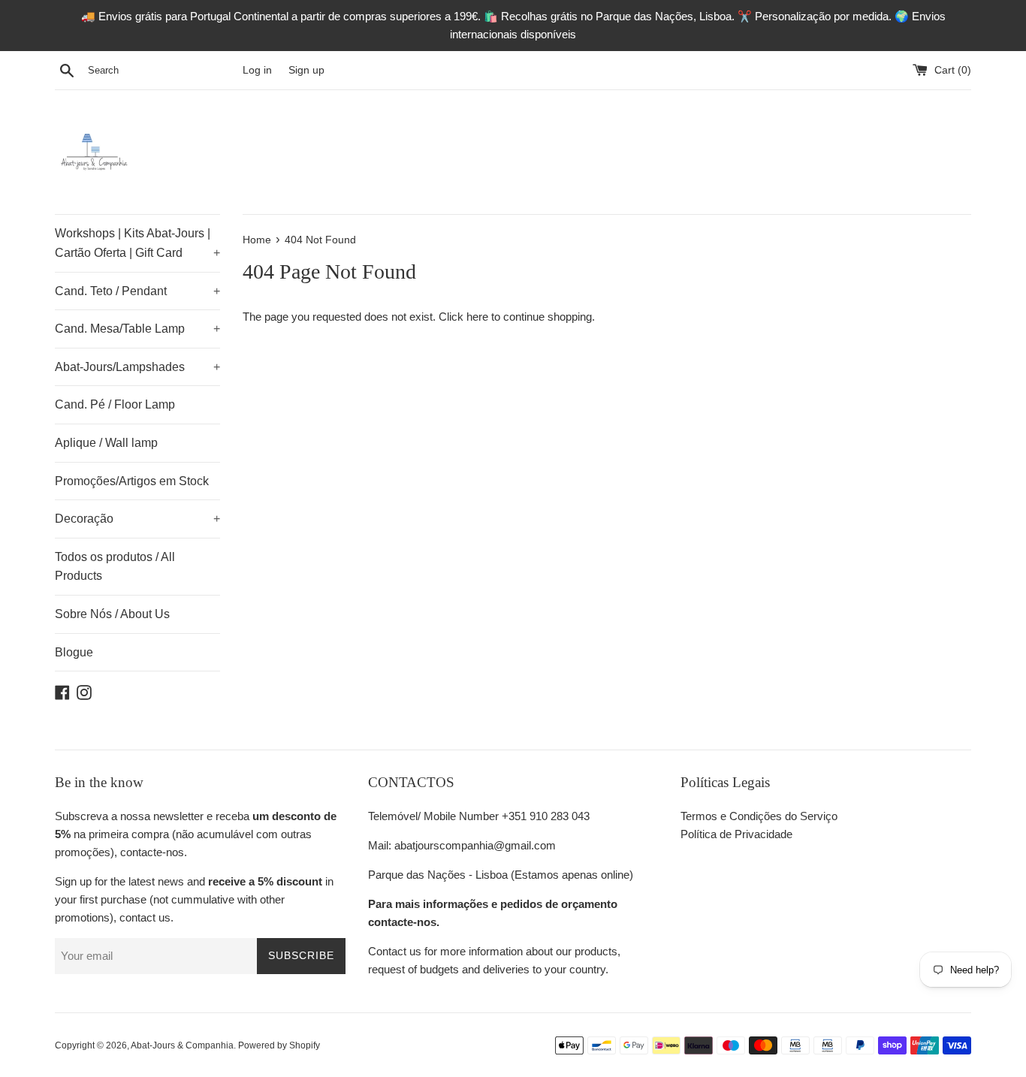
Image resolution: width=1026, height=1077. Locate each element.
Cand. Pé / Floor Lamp (115, 404)
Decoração (137, 518)
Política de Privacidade (736, 834)
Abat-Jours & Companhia (182, 1045)
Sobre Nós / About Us (112, 614)
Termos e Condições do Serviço (758, 816)
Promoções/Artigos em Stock (132, 481)
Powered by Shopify (279, 1045)
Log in (257, 70)
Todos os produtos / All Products (115, 567)
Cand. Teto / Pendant (137, 291)
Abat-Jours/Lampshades (137, 367)
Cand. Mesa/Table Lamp (137, 328)
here (477, 316)
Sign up (306, 70)
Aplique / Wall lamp (106, 442)
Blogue (74, 652)
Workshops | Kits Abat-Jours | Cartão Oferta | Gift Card (137, 243)
